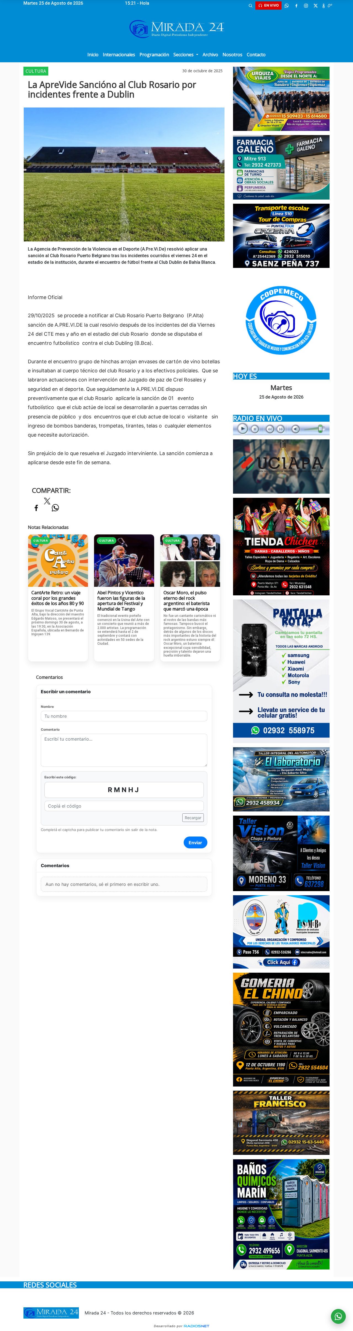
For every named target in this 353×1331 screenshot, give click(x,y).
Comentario (50, 729)
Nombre (47, 707)
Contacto (256, 55)
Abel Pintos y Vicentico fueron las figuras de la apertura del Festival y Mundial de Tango (121, 601)
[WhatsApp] (286, 5)
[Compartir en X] (47, 502)
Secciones (184, 55)
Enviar (195, 842)
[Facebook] (296, 5)
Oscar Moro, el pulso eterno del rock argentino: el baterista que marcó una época (187, 601)
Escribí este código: (60, 777)
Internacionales (119, 55)
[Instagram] (306, 5)
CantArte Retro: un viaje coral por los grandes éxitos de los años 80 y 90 (57, 598)
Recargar (193, 817)
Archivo (210, 55)
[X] (315, 5)
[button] (250, 5)
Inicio (92, 55)
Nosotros (232, 55)
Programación (154, 55)
